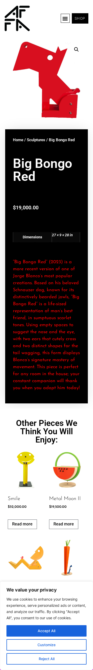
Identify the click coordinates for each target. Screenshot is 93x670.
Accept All (46, 631)
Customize (46, 645)
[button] (65, 18)
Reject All (47, 659)
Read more (22, 524)
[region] (46, 625)
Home (18, 140)
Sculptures (36, 140)
